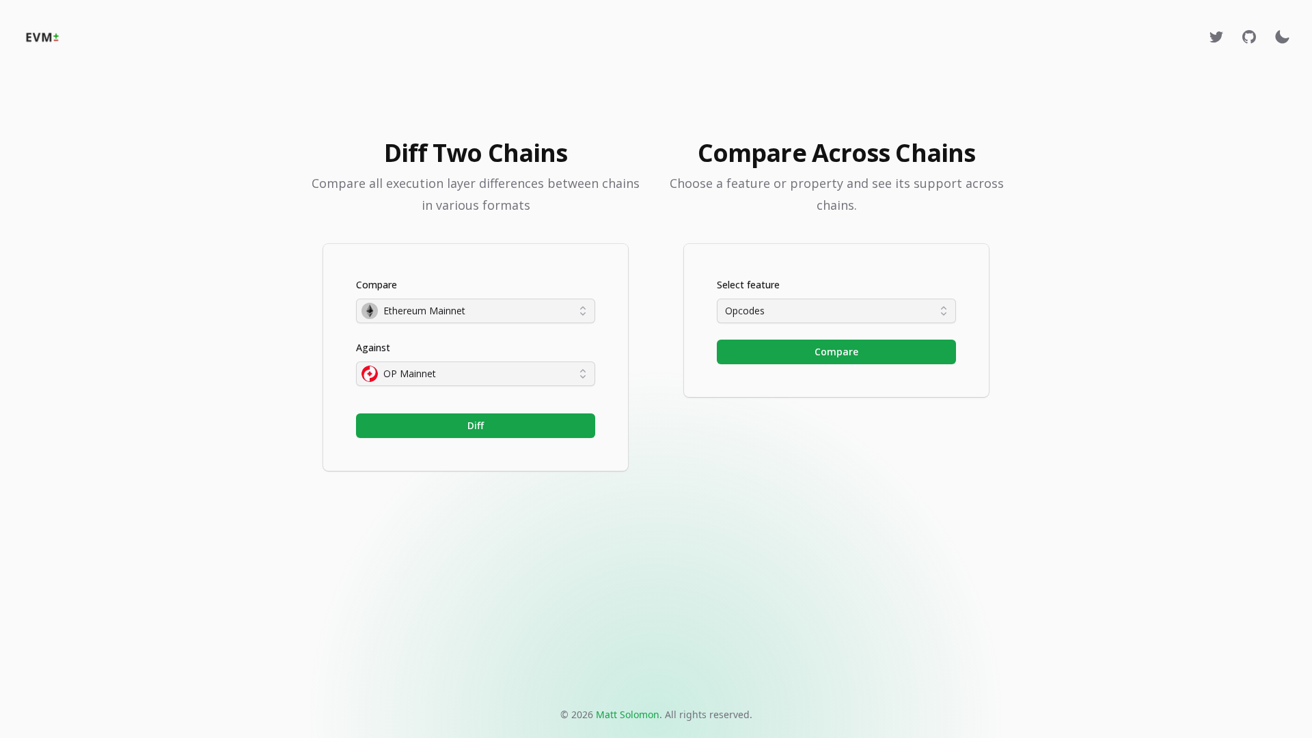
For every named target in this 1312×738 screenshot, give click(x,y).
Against (373, 347)
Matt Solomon (627, 714)
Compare (376, 284)
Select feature (748, 284)
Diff (475, 425)
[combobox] (475, 311)
